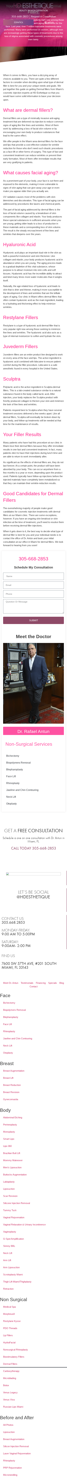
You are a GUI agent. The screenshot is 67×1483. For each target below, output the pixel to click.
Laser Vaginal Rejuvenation (17, 1453)
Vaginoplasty (9, 1231)
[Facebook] (25, 906)
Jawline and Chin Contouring (22, 790)
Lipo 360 (7, 1146)
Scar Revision (10, 1196)
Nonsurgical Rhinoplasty (15, 1349)
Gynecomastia (10, 1099)
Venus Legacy (10, 1392)
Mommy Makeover (13, 1160)
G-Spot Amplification (13, 1238)
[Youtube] (41, 906)
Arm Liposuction (11, 1267)
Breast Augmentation (13, 1070)
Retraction (8, 1288)
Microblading (9, 1378)
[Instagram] (33, 906)
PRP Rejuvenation (12, 1467)
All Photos (8, 1425)
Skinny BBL (9, 1246)
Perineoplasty (10, 1124)
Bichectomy (12, 756)
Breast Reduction (12, 1085)
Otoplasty (11, 803)
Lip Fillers (8, 1335)
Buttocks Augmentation (15, 1174)
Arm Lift (7, 1260)
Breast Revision (11, 1092)
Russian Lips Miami (13, 1406)
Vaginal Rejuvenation (13, 1217)
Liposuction (9, 1189)
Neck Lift (11, 797)
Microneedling (10, 1475)
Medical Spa (9, 1306)
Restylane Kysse (12, 1321)
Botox (6, 1385)
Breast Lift (8, 1078)
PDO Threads (10, 1328)
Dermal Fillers (10, 1364)
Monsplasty (9, 1131)
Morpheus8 (9, 1314)
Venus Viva (9, 1399)
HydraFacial (9, 1342)
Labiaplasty (9, 1181)
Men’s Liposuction (12, 1167)
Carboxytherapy (11, 1371)
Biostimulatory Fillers (13, 1356)
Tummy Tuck (10, 1210)
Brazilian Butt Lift (11, 1153)
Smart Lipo (8, 1139)
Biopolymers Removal (18, 762)
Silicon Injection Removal (16, 1446)
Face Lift (11, 776)
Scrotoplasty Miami (13, 1274)
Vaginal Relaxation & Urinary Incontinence (24, 1224)
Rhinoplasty (12, 783)
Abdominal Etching (12, 1117)
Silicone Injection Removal (16, 1203)
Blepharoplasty (14, 769)
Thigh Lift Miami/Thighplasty (17, 1281)
